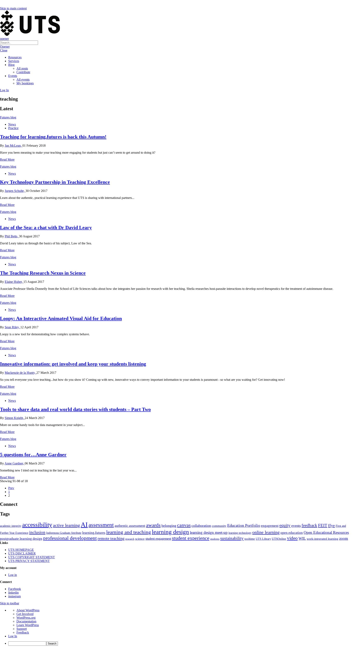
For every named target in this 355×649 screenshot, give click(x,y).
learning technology (239, 532)
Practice (13, 128)
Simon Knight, (15, 418)
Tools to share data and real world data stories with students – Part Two (75, 409)
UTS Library (263, 538)
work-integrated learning (322, 538)
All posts (22, 68)
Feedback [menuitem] (22, 632)
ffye (331, 525)
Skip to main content (13, 8)
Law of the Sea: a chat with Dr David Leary (46, 227)
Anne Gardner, (15, 463)
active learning (66, 525)
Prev (11, 488)
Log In (4, 90)
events (296, 526)
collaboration (201, 526)
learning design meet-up (209, 532)
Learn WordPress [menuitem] (27, 625)
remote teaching (111, 538)
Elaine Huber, (14, 281)
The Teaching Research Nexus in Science (43, 273)
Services (13, 61)
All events (23, 79)
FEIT (322, 525)
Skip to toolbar (9, 603)
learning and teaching (128, 532)
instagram (14, 596)
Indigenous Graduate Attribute (63, 532)
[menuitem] (181, 643)
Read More (7, 159)
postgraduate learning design (21, 539)
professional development (70, 538)
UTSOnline (279, 538)
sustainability (232, 538)
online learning (266, 532)
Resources (15, 57)
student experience (190, 538)
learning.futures (93, 533)
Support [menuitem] (21, 628)
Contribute (23, 72)
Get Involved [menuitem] (24, 614)
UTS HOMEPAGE (21, 549)
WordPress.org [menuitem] (26, 617)
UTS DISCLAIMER (22, 553)
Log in (12, 575)
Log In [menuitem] (12, 636)
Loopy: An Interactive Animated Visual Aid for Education (61, 318)
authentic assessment (130, 526)
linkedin (13, 592)
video (292, 538)
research (129, 538)
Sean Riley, (12, 327)
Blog (11, 64)
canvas (184, 525)
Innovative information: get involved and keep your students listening (73, 364)
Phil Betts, (12, 236)
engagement (270, 526)
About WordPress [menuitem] (27, 610)
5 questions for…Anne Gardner (33, 454)
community (219, 525)
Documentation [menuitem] (26, 621)
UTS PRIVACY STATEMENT (29, 561)
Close (3, 50)
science (140, 538)
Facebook (14, 589)
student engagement (158, 538)
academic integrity (10, 525)
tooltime (249, 538)
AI (84, 524)
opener (4, 38)
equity (284, 525)
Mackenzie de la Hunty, (20, 372)
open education (291, 533)
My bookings (25, 83)
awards (153, 525)
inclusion (37, 532)
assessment (101, 525)
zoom (343, 538)
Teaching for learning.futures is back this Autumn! (53, 136)
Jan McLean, (13, 145)
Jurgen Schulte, (15, 191)
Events (12, 76)
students (214, 538)
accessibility (37, 524)
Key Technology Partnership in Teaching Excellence (55, 182)
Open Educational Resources (326, 532)
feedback (309, 525)
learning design (170, 531)
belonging (168, 526)
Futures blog (8, 117)
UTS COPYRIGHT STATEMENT (31, 557)
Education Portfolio (243, 525)
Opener (5, 46)
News (12, 124)
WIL (302, 538)
